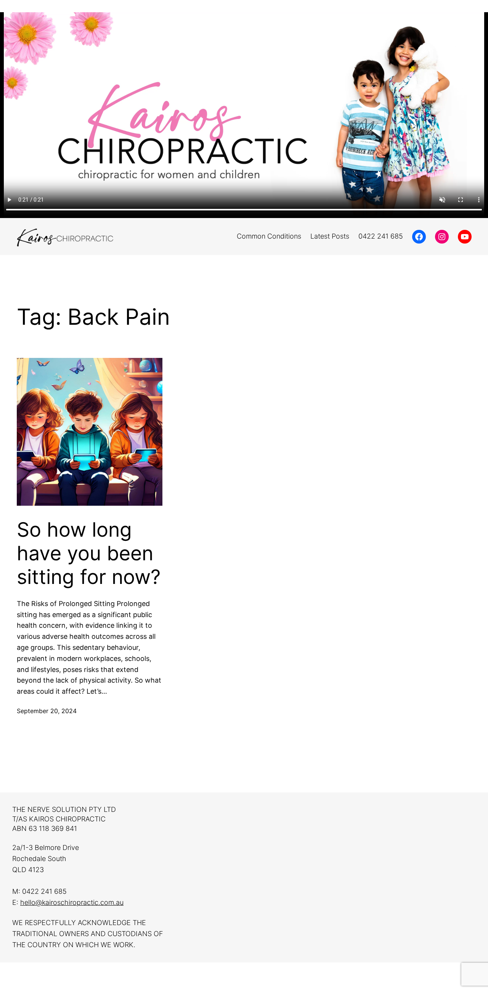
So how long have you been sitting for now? (89, 553)
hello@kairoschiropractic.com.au (72, 902)
